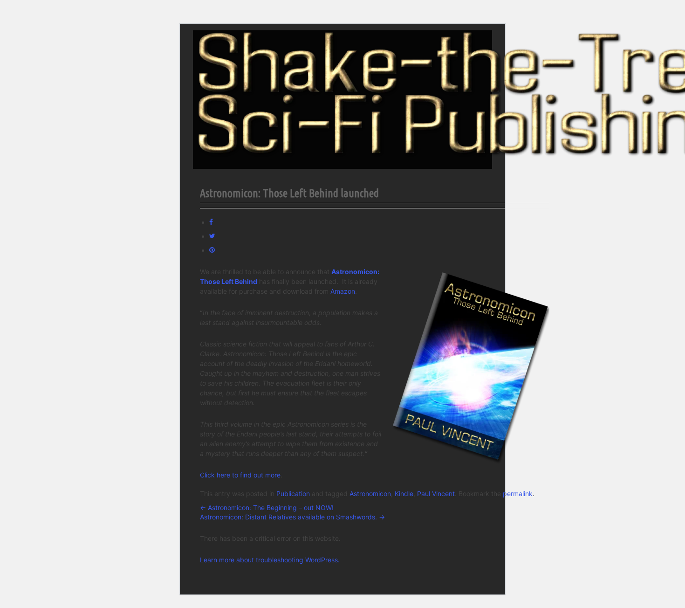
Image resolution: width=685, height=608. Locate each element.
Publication (293, 493)
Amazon (342, 291)
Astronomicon (370, 493)
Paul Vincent (436, 493)
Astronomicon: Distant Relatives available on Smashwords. (292, 517)
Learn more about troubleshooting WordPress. (270, 560)
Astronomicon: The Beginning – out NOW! (267, 507)
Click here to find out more (240, 475)
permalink (518, 493)
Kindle (404, 493)
